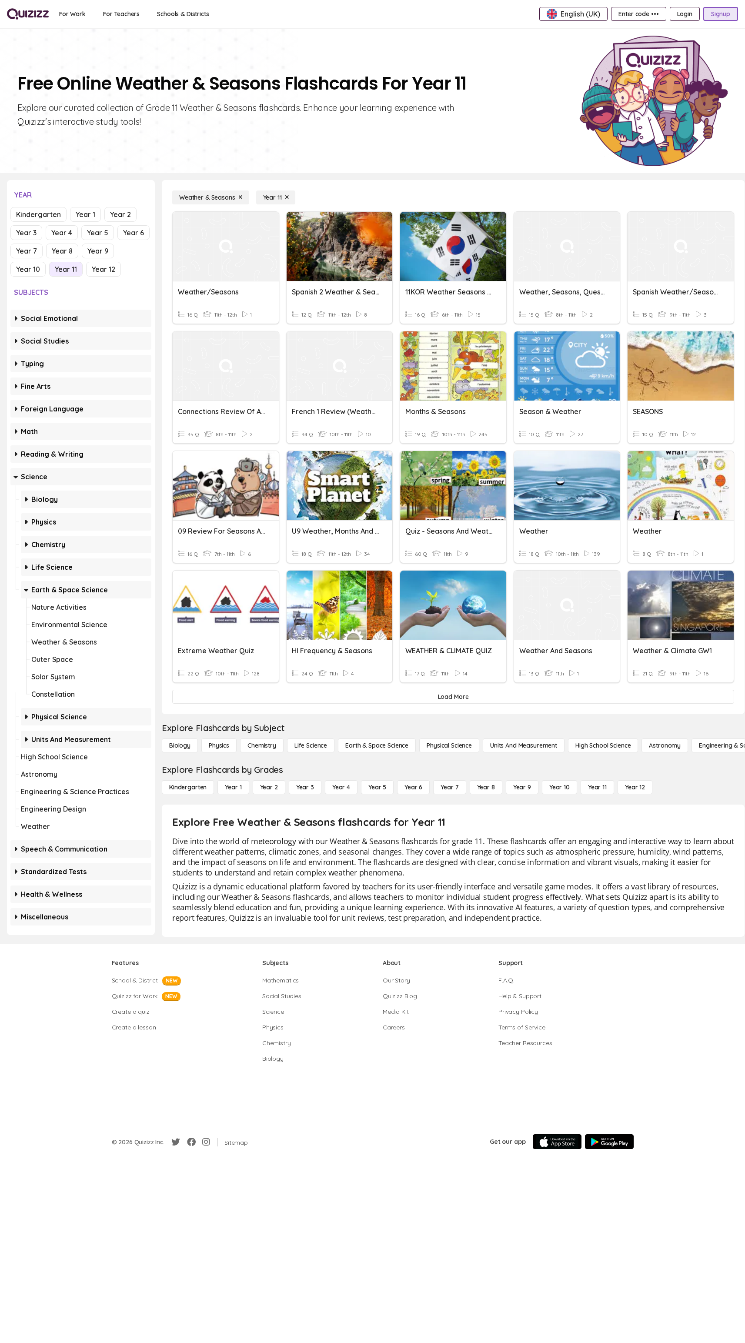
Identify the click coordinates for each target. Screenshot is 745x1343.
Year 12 (103, 269)
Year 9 (97, 251)
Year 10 (28, 269)
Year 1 (85, 214)
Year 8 (62, 251)
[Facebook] (191, 1142)
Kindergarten (38, 214)
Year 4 (61, 232)
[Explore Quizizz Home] (28, 14)
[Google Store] (609, 1141)
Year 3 (26, 232)
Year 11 (66, 269)
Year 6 (133, 232)
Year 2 (120, 214)
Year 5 (97, 232)
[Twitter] (175, 1142)
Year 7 (26, 251)
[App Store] (557, 1141)
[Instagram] (206, 1142)
